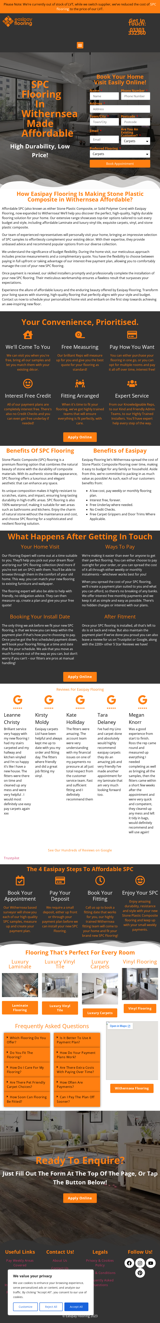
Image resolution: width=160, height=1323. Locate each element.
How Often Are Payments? (70, 1084)
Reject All (51, 1307)
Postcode (128, 116)
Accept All (76, 1307)
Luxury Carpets (100, 964)
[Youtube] (151, 1263)
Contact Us (60, 1268)
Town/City (98, 116)
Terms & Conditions (100, 1273)
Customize (25, 1307)
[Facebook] (129, 1263)
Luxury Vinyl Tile (60, 964)
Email (94, 130)
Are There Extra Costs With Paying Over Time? (75, 1069)
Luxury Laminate (20, 964)
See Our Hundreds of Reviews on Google (80, 850)
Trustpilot (12, 858)
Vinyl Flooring (140, 961)
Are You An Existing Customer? (130, 132)
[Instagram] (140, 1263)
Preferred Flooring (104, 148)
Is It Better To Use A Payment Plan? (74, 1040)
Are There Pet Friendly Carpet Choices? (26, 1084)
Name (95, 90)
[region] (51, 1292)
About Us (60, 1260)
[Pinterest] (140, 1273)
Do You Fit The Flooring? (20, 1055)
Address (96, 103)
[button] (80, 45)
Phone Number (133, 90)
